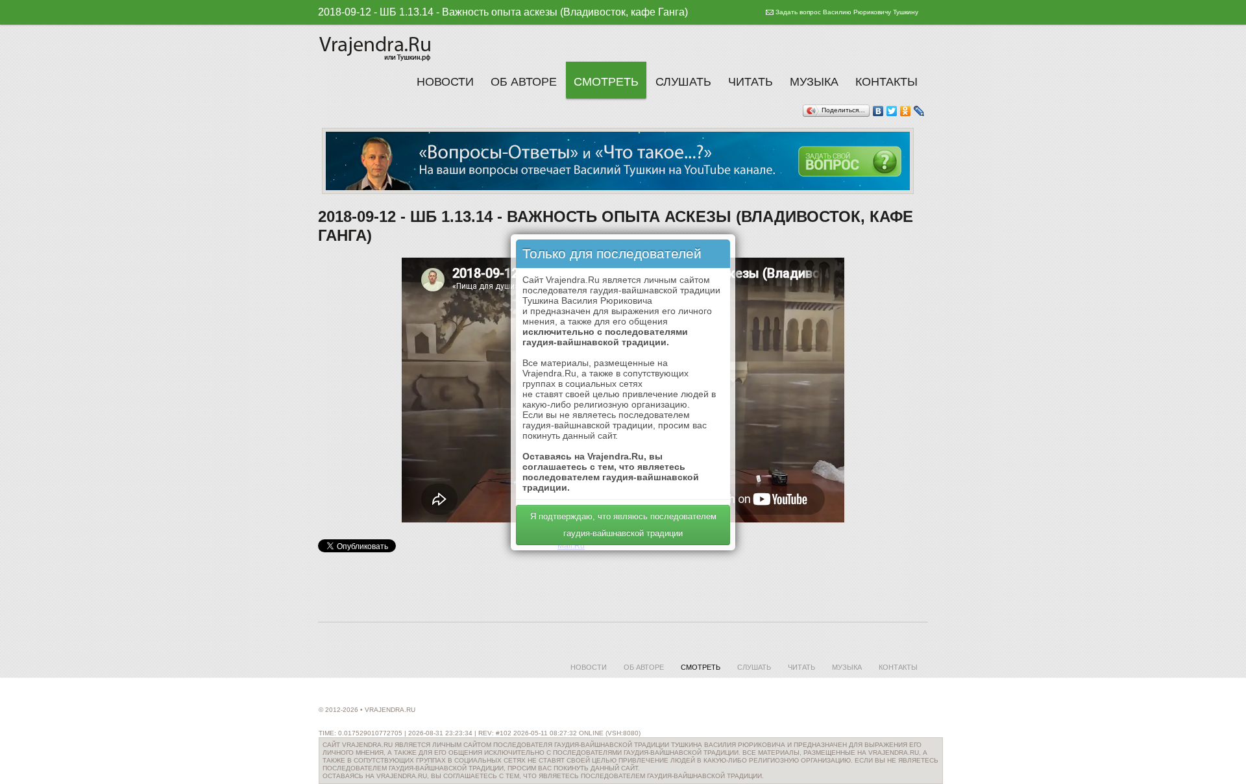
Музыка (814, 81)
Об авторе (524, 81)
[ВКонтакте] (878, 111)
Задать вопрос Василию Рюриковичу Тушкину (847, 12)
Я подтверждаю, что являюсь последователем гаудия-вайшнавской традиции (623, 524)
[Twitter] (892, 111)
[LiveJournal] (919, 111)
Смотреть (606, 81)
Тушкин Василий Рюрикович (376, 46)
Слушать (683, 81)
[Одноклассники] (905, 111)
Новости (445, 81)
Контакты (886, 81)
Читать (750, 81)
